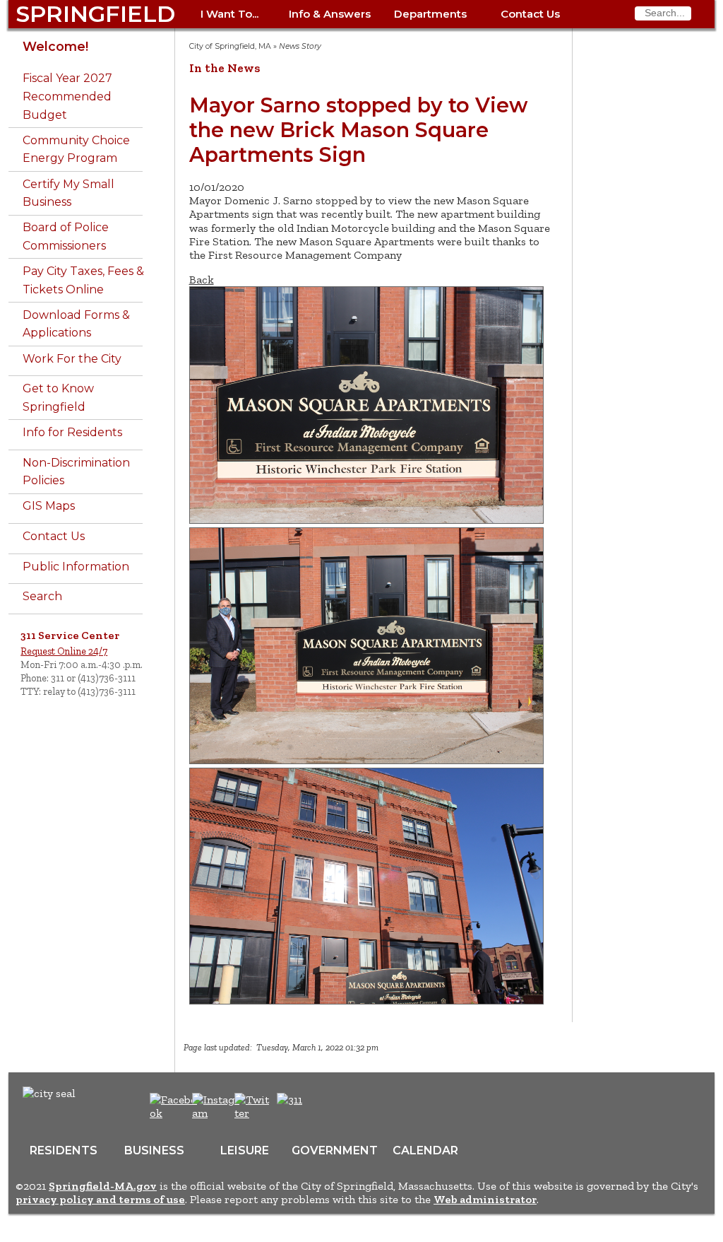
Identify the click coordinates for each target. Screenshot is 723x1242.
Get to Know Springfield (58, 398)
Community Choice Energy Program (76, 149)
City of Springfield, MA (230, 46)
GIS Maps (49, 505)
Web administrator (485, 1199)
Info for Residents (72, 432)
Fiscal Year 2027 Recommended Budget (67, 96)
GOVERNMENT (335, 1150)
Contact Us (530, 13)
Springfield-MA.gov (103, 1186)
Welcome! (55, 46)
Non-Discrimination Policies (76, 472)
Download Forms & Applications (76, 324)
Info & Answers (330, 13)
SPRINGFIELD (95, 14)
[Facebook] (174, 1113)
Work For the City (72, 358)
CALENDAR (425, 1150)
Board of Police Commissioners (66, 236)
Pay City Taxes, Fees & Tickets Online (83, 280)
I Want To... (229, 13)
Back (201, 279)
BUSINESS (154, 1150)
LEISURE (244, 1150)
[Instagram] (218, 1113)
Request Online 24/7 (63, 651)
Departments (430, 13)
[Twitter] (253, 1113)
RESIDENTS (63, 1150)
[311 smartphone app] (289, 1099)
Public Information (76, 566)
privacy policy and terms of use (100, 1199)
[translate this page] (333, 1107)
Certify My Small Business (68, 193)
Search (42, 596)
